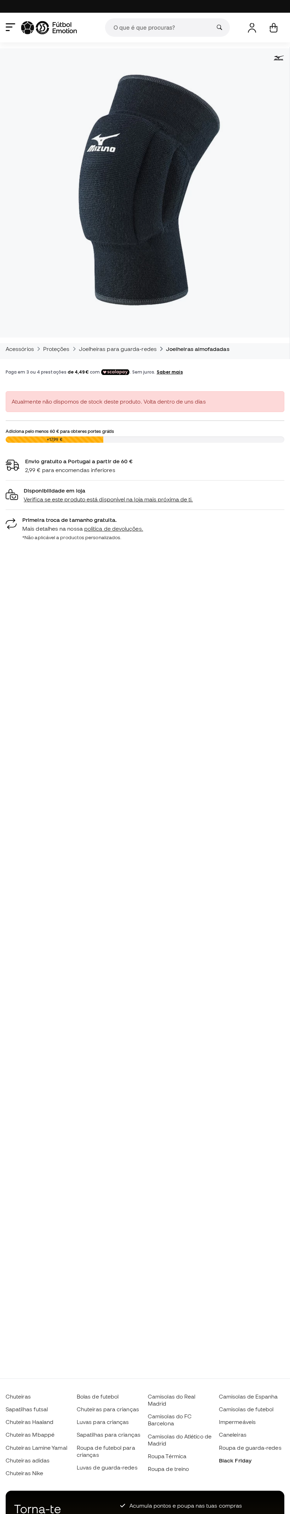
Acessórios (20, 349)
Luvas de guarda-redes (107, 1467)
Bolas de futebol (97, 1396)
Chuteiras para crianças (108, 1409)
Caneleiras (232, 1434)
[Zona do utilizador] (252, 27)
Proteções (56, 349)
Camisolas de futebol (246, 1409)
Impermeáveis (237, 1422)
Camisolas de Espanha (248, 1396)
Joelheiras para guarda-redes (118, 349)
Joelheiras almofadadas (198, 349)
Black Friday (235, 1460)
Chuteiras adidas (28, 1460)
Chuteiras (18, 1396)
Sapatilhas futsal (27, 1409)
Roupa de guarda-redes (250, 1447)
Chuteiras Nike (24, 1473)
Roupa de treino (168, 1469)
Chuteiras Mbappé (30, 1434)
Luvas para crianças (103, 1422)
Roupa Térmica (167, 1456)
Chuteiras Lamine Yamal (36, 1447)
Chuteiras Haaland (29, 1422)
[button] (145, 495)
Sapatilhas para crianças (108, 1434)
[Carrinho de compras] (273, 27)
